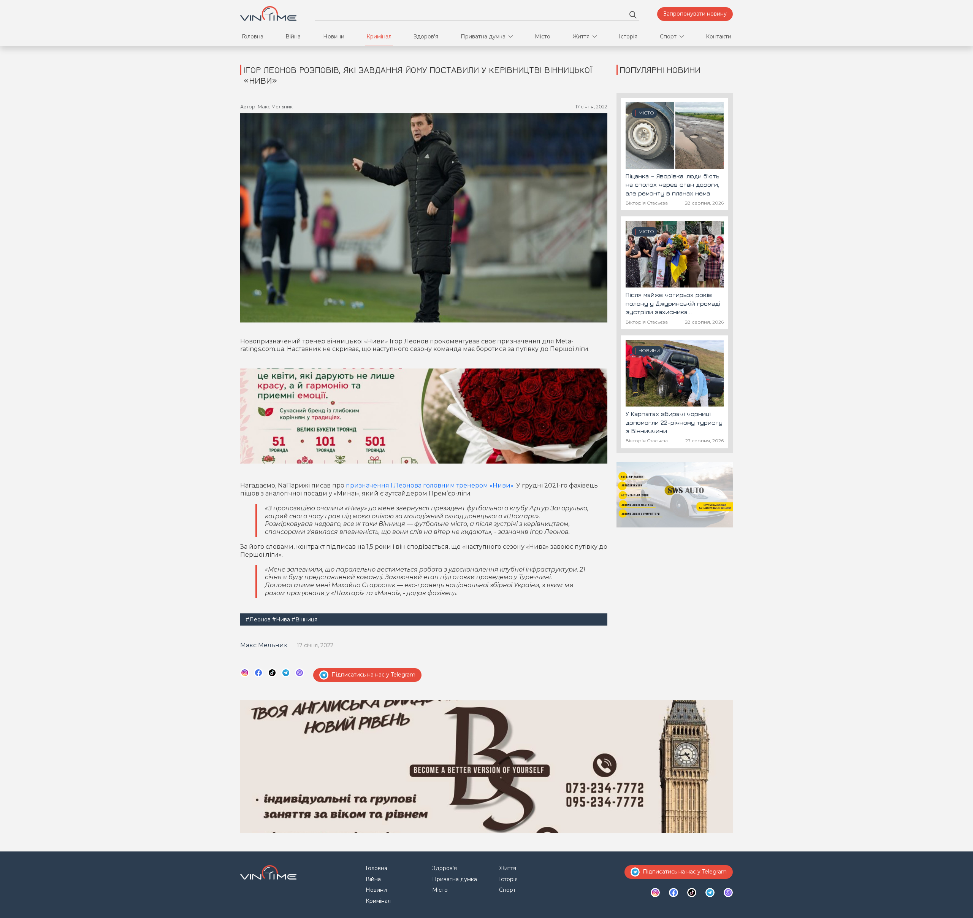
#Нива (281, 619)
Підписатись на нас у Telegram (373, 674)
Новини (333, 36)
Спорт (668, 36)
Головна (252, 36)
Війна (293, 36)
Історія (628, 36)
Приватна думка (483, 36)
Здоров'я (426, 36)
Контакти (718, 36)
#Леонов (258, 619)
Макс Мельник (264, 645)
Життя (581, 36)
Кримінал (378, 36)
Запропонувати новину (695, 13)
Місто (542, 36)
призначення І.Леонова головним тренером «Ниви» (429, 485)
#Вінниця (304, 619)
